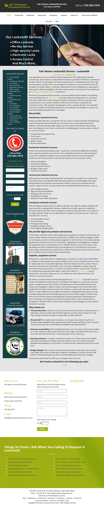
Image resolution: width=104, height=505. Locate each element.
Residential (30, 15)
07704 (64, 365)
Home (9, 15)
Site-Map (61, 500)
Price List (49, 21)
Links (67, 500)
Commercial (19, 15)
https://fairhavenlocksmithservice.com (60, 493)
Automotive (42, 15)
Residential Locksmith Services (15, 271)
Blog (56, 21)
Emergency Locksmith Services (15, 333)
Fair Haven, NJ (58, 75)
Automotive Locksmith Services (15, 304)
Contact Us (74, 15)
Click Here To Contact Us (15, 129)
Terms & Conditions (41, 500)
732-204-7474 (92, 5)
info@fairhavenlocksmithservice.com (18, 418)
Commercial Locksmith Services (15, 242)
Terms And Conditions (89, 15)
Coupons (64, 15)
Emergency (53, 15)
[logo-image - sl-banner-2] (52, 45)
